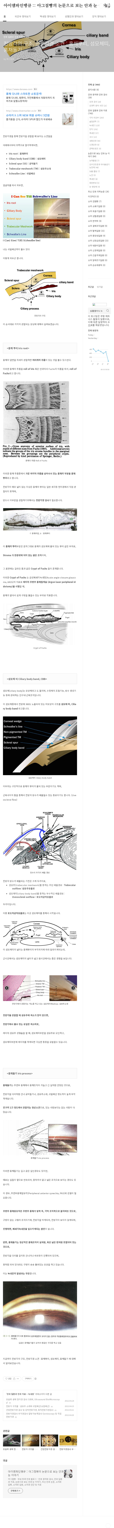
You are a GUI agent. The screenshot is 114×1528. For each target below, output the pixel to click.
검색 (101, 6)
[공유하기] (14, 1378)
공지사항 (93, 89)
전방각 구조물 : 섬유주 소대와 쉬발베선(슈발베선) (28, 1406)
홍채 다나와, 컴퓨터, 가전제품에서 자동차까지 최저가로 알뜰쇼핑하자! (30, 99)
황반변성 (94, 182)
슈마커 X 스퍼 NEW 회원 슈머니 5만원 (28, 115)
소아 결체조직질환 (97, 225)
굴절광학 (94, 121)
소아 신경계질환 (96, 250)
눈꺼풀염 (94, 160)
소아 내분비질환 (96, 245)
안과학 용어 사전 (98, 105)
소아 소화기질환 (96, 206)
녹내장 (31, 1393)
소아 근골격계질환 (97, 255)
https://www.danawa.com (19, 89)
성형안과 (94, 140)
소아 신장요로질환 (98, 240)
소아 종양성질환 (96, 235)
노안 (92, 175)
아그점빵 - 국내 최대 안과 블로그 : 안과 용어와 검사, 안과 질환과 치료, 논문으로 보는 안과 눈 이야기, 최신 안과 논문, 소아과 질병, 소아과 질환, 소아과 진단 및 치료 (35, 1481)
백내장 (94, 133)
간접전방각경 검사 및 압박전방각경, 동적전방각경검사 (29, 1409)
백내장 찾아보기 (48, 16)
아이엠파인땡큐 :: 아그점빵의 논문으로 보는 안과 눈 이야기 (57, 6)
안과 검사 (95, 101)
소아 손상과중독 (96, 265)
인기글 (100, 286)
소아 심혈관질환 (96, 216)
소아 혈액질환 (96, 230)
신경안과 (94, 144)
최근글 (91, 286)
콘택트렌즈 (95, 148)
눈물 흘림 (94, 171)
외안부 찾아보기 (23, 16)
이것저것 (93, 196)
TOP (108, 1525)
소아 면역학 (95, 220)
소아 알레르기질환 (97, 260)
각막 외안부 (96, 117)
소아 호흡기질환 (96, 211)
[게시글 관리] (18, 1378)
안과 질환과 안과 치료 (16, 1393)
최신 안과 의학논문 (98, 191)
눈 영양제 (94, 186)
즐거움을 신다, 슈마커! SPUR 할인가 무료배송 (29, 119)
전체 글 (94, 84)
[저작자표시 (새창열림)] (35, 1378)
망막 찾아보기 (99, 16)
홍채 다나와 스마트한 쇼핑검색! (24, 93)
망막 (93, 129)
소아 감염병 (95, 201)
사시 (93, 137)
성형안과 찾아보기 (74, 16)
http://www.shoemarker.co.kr (21, 111)
